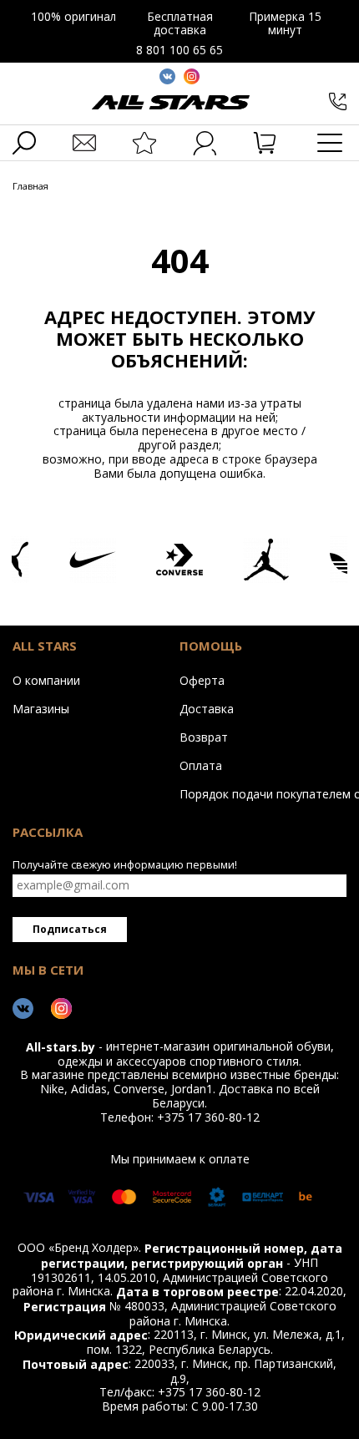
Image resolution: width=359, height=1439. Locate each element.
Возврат (204, 736)
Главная (30, 186)
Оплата (201, 765)
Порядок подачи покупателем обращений (259, 793)
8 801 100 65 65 (179, 50)
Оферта (202, 680)
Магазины (41, 708)
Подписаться (70, 929)
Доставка (207, 708)
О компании (46, 680)
